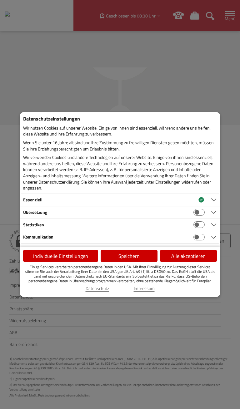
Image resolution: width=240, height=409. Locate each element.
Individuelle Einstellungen (60, 256)
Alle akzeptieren (188, 256)
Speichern (129, 256)
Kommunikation (38, 237)
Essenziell (32, 199)
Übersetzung (35, 212)
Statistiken (33, 224)
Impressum (144, 288)
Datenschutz (97, 288)
